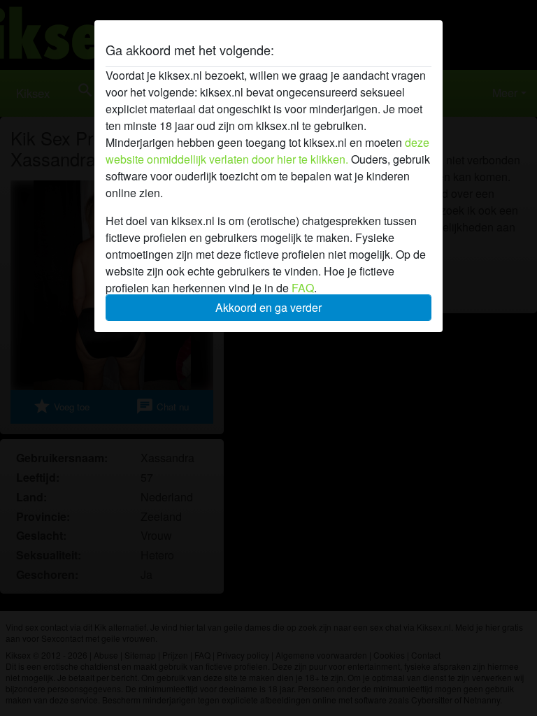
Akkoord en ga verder (268, 307)
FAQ (303, 288)
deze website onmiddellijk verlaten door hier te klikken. (267, 150)
